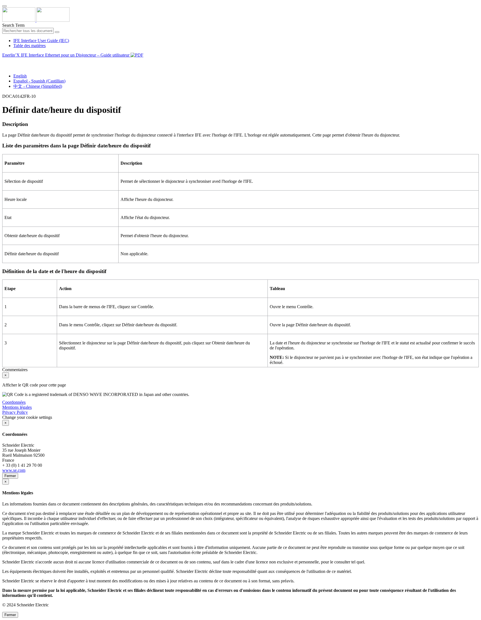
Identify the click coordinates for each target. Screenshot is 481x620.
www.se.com (13, 470)
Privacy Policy (15, 412)
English (20, 76)
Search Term (13, 25)
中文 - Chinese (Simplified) (37, 86)
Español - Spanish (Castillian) (39, 81)
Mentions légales (17, 407)
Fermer (10, 476)
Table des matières (29, 45)
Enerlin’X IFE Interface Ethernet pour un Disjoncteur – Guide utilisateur (66, 55)
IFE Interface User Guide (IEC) (41, 40)
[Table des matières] (4, 61)
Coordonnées (14, 402)
